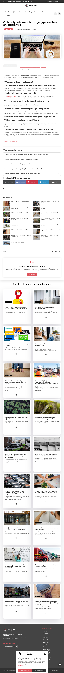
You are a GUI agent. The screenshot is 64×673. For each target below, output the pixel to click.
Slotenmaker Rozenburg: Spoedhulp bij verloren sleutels (50, 236)
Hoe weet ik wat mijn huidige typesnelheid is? (32, 164)
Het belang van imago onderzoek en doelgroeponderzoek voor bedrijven (16, 566)
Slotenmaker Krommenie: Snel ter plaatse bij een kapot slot (50, 213)
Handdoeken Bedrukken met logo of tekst (17, 344)
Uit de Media (23, 12)
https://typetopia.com (10, 141)
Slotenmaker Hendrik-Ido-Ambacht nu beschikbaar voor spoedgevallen (20, 213)
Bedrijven (9, 29)
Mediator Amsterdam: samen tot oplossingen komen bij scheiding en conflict (46, 603)
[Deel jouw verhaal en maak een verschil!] (32, 261)
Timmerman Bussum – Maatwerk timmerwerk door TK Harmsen (16, 602)
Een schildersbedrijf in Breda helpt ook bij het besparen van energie (50, 219)
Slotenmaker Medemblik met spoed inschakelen (49, 207)
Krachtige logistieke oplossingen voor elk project (46, 565)
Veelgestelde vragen (25, 69)
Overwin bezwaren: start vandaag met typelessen (33, 67)
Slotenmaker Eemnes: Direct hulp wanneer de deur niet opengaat (51, 230)
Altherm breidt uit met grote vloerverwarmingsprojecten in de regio (16, 382)
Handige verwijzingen (11, 12)
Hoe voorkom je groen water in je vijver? (16, 418)
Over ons (45, 631)
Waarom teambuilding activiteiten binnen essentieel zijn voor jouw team (47, 492)
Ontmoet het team (42, 12)
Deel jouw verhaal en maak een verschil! (32, 266)
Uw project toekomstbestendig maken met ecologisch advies (45, 418)
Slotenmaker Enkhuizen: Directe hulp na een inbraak (50, 224)
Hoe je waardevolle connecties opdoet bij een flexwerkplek (15, 528)
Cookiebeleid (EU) (55, 670)
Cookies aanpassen (39, 670)
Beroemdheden (47, 639)
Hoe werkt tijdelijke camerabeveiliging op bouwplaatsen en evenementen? (46, 382)
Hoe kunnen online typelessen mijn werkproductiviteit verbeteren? (32, 154)
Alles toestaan (25, 670)
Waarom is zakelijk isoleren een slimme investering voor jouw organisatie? (16, 456)
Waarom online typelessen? (27, 65)
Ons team (45, 633)
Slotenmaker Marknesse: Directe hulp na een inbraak (20, 230)
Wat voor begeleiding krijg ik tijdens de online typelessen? (32, 169)
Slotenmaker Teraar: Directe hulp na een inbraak (50, 202)
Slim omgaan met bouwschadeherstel (20, 201)
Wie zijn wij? (31, 12)
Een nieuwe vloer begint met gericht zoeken (45, 307)
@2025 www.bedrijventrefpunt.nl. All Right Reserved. (15, 670)
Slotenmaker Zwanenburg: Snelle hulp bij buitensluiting (20, 219)
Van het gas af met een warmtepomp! (43, 344)
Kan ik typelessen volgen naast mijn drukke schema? (32, 159)
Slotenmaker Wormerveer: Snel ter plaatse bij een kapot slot (21, 207)
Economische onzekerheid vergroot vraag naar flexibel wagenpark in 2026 (14, 492)
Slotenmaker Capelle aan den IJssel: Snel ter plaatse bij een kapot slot (20, 241)
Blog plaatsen (46, 646)
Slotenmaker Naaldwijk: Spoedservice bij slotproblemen (20, 224)
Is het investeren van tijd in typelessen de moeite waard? (32, 173)
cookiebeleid (21, 665)
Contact (8, 15)
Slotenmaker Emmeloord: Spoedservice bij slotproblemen (21, 236)
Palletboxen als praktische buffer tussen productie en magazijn (46, 455)
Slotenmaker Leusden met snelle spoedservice (46, 528)
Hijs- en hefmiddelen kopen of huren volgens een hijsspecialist (16, 307)
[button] (45, 653)
